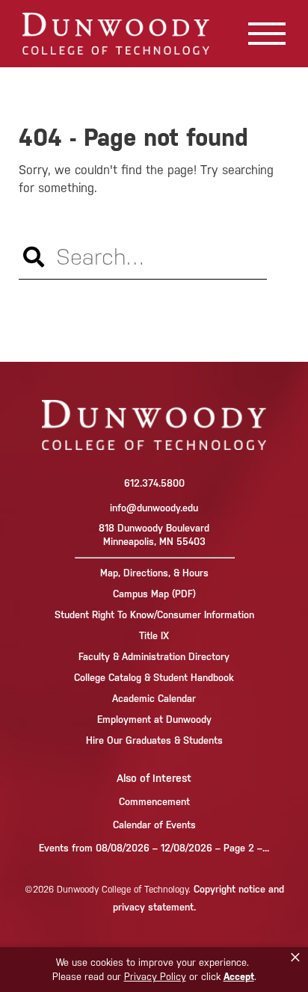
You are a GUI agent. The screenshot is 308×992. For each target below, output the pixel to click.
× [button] (295, 957)
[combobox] (143, 257)
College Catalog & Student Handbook (154, 677)
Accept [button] (239, 976)
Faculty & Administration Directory (154, 656)
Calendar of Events (154, 825)
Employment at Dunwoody (154, 719)
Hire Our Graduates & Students (154, 740)
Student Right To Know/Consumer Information (154, 614)
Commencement (154, 801)
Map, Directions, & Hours (154, 573)
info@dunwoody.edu (154, 508)
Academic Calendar (154, 698)
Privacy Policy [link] (155, 976)
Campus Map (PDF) (154, 594)
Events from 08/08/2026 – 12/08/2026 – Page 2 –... (154, 848)
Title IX (154, 635)
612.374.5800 (154, 483)
